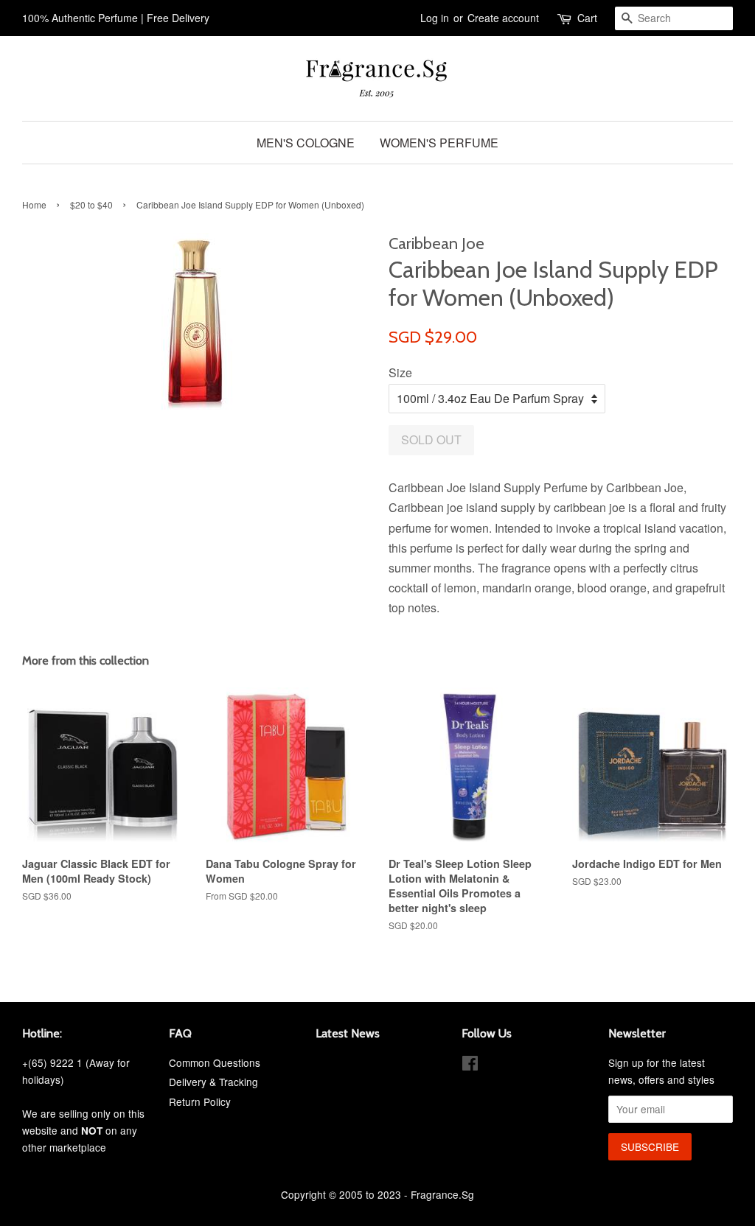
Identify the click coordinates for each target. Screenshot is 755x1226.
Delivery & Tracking (213, 1081)
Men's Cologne (306, 142)
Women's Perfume (439, 142)
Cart (587, 17)
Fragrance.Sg (442, 1194)
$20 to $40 (91, 204)
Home (34, 204)
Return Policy (200, 1101)
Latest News (348, 1033)
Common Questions (214, 1062)
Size (400, 372)
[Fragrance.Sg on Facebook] (470, 1065)
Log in (434, 17)
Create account (503, 17)
